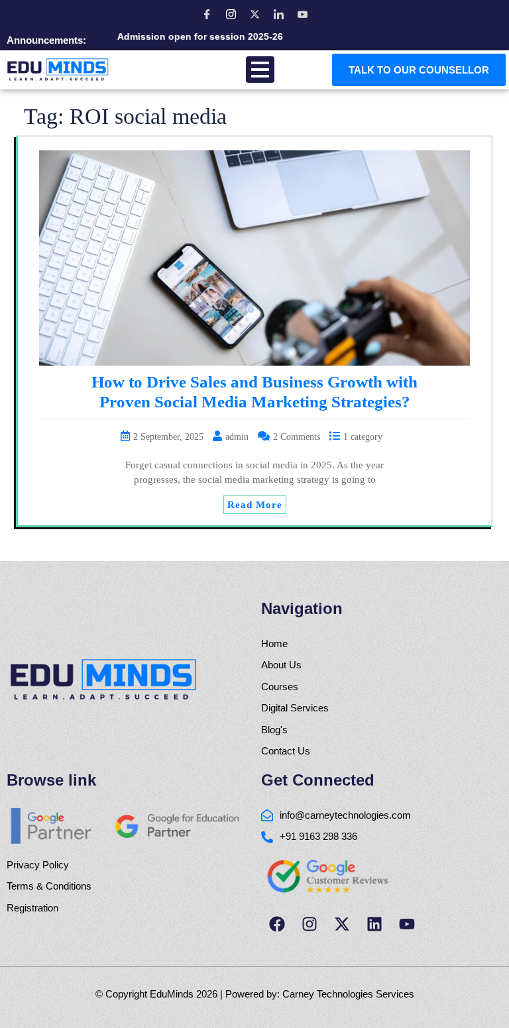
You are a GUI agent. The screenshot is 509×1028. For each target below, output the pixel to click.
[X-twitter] (342, 924)
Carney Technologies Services (348, 994)
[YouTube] (302, 14)
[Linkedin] (374, 924)
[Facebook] (207, 14)
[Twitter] (254, 14)
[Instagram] (231, 14)
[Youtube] (407, 924)
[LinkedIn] (278, 14)
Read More (254, 504)
